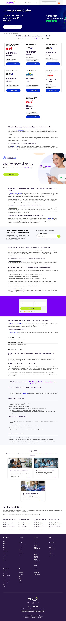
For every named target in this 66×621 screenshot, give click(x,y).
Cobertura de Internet (6, 569)
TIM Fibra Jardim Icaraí (23, 524)
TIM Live (20, 549)
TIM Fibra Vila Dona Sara (9, 526)
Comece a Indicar (11, 174)
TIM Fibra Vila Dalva (7, 524)
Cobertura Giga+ (6, 580)
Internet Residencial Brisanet (36, 564)
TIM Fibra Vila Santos (23, 526)
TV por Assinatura (51, 538)
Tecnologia (21, 572)
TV (19, 576)
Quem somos (36, 572)
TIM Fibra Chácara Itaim (8, 522)
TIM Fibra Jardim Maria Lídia (55, 522)
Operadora (21, 574)
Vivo (4, 541)
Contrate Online (12, 26)
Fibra (6, 33)
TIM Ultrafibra (21, 130)
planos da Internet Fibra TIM (15, 193)
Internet (19, 2)
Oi (3, 545)
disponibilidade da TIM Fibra (15, 261)
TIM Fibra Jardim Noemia (39, 530)
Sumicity (4, 549)
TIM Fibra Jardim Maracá (9, 530)
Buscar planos (31, 308)
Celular (20, 578)
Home (4, 33)
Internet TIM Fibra (6, 578)
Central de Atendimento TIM (15, 323)
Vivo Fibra (21, 551)
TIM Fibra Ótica (14, 146)
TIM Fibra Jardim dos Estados (25, 530)
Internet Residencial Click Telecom (37, 553)
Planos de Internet (21, 538)
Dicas (20, 580)
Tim (4, 543)
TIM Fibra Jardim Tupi (38, 522)
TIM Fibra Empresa (13, 208)
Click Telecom (5, 551)
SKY (4, 547)
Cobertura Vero (6, 573)
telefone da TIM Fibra (18, 288)
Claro (4, 558)
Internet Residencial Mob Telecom (37, 548)
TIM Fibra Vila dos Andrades (9, 519)
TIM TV (50, 551)
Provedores (28, 2)
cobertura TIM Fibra (13, 250)
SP (8, 33)
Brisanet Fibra (21, 545)
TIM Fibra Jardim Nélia (23, 519)
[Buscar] (59, 2)
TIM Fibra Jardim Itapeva (24, 522)
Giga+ (4, 560)
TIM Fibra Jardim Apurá (39, 524)
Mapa (35, 568)
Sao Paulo (10, 33)
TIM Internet (50, 218)
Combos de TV (52, 549)
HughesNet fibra (22, 547)
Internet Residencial (36, 538)
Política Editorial (37, 574)
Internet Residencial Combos (36, 544)
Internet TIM (25, 393)
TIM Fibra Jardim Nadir (54, 519)
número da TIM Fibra (13, 332)
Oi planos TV (51, 553)
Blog (36, 2)
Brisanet (4, 553)
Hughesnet (5, 556)
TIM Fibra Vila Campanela (54, 524)
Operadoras (6, 537)
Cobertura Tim (6, 582)
